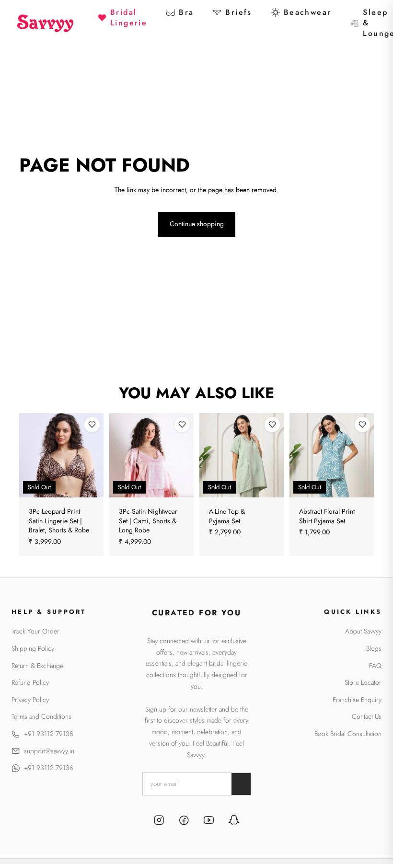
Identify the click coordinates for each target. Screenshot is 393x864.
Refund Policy (30, 682)
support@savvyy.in (49, 751)
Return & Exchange (37, 665)
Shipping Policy (33, 648)
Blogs (373, 648)
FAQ (375, 665)
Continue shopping (197, 224)
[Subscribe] (241, 784)
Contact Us (366, 716)
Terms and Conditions (41, 716)
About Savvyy (363, 631)
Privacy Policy (30, 699)
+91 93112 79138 (48, 733)
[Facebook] (184, 821)
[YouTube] (209, 821)
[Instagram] (159, 821)
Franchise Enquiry (357, 699)
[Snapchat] (234, 821)
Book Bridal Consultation (347, 733)
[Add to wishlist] (92, 424)
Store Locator (363, 682)
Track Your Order (35, 631)
